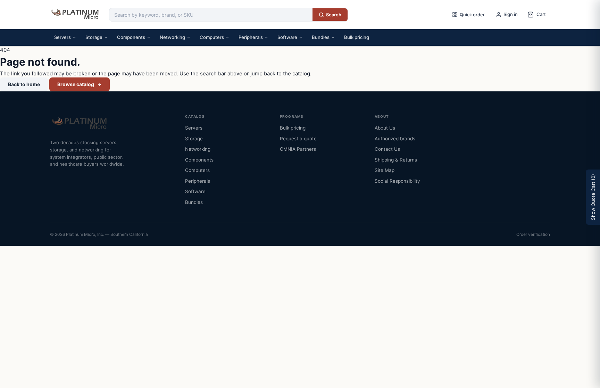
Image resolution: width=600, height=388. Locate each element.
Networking (172, 37)
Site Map (384, 170)
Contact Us (387, 149)
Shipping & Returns (396, 160)
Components (131, 37)
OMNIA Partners (298, 149)
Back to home (24, 84)
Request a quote (298, 138)
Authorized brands (395, 138)
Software (287, 37)
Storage (93, 37)
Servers (62, 37)
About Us (385, 128)
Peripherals (251, 37)
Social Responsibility (397, 181)
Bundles (321, 37)
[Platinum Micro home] (76, 14)
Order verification (533, 234)
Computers (212, 37)
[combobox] (210, 14)
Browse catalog (75, 84)
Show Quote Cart (593, 197)
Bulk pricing (356, 37)
